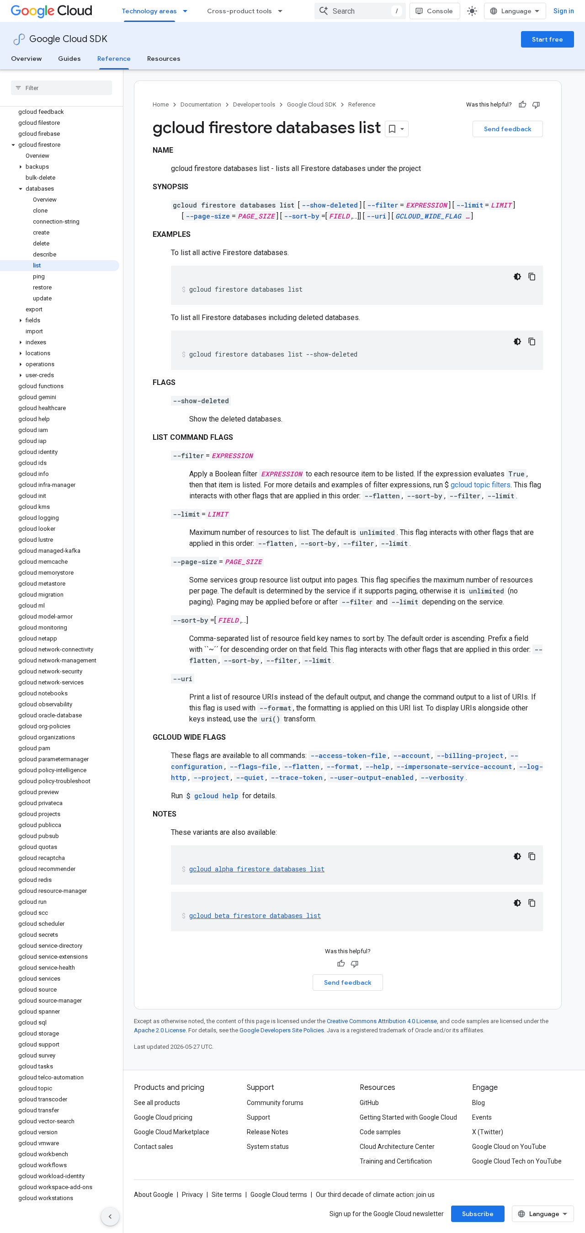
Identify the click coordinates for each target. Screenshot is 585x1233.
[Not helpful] (536, 105)
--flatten (301, 766)
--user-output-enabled (372, 777)
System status (268, 1146)
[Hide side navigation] (110, 1216)
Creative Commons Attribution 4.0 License (382, 1021)
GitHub (369, 1102)
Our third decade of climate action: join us (375, 1194)
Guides (69, 58)
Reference (114, 58)
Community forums (275, 1102)
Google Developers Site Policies (281, 1030)
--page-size (208, 216)
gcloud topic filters (481, 484)
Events (482, 1117)
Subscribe (478, 1214)
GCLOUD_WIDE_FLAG (428, 216)
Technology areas (149, 11)
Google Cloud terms (278, 1194)
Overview (26, 58)
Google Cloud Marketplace (171, 1132)
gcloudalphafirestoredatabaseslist (256, 869)
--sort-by (301, 216)
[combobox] (360, 11)
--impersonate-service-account (454, 766)
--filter (382, 205)
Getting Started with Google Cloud (408, 1117)
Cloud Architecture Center (397, 1146)
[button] (59, 144)
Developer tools (254, 104)
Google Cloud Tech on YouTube (517, 1161)
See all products (157, 1102)
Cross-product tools (239, 11)
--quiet (250, 777)
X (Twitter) (487, 1132)
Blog (478, 1102)
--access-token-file (348, 755)
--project (211, 777)
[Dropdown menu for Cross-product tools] (283, 11)
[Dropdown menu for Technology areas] (188, 11)
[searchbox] (61, 87)
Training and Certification (396, 1161)
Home (161, 104)
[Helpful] (522, 105)
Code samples (380, 1132)
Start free (547, 39)
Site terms (227, 1194)
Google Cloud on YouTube (509, 1146)
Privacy (192, 1194)
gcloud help (216, 795)
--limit (469, 205)
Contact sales (153, 1146)
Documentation (201, 104)
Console (440, 11)
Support (258, 1117)
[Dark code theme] (517, 276)
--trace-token (297, 777)
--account (411, 755)
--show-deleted (330, 205)
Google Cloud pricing (163, 1117)
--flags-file (253, 766)
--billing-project (469, 755)
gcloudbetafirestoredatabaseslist (255, 915)
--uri (376, 216)
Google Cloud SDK (68, 39)
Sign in (563, 11)
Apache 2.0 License (160, 1030)
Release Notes (267, 1132)
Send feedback (508, 129)
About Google (153, 1194)
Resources (164, 58)
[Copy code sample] (532, 276)
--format (342, 766)
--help (377, 766)
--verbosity (442, 777)
